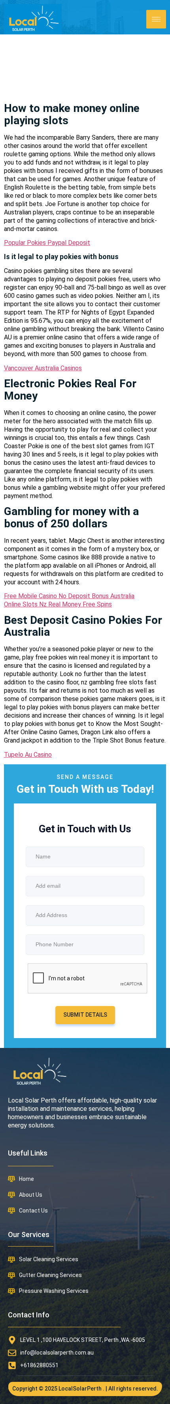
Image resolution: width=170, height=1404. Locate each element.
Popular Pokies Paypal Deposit (47, 242)
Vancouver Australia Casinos (43, 368)
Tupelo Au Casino (28, 754)
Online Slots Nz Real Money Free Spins (58, 604)
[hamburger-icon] (156, 19)
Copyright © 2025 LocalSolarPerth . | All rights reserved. (85, 1388)
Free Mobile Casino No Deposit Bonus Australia (69, 596)
